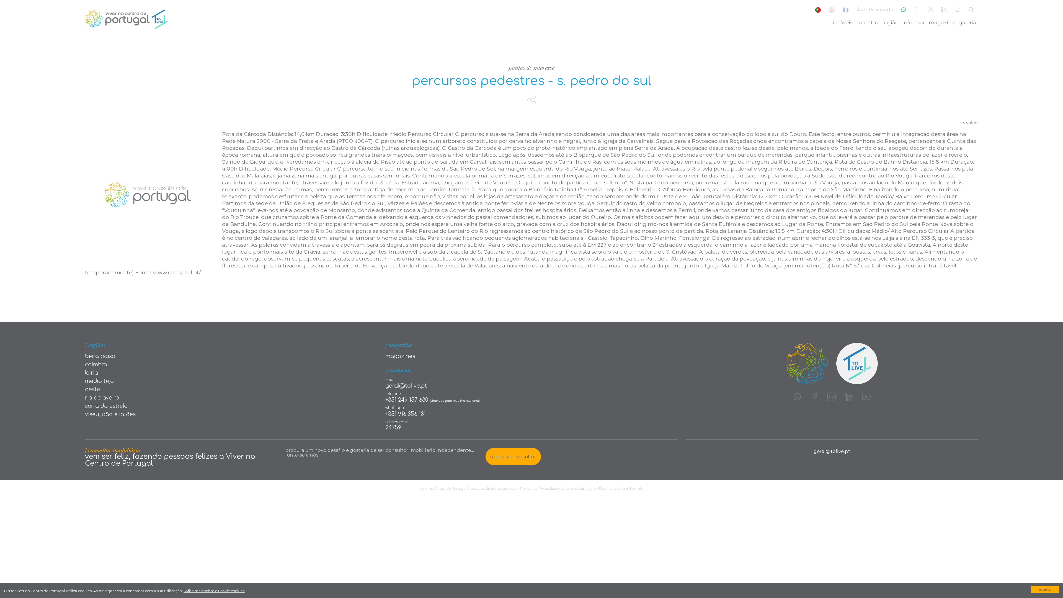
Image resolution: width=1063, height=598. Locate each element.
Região (890, 22)
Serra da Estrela (106, 406)
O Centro (867, 22)
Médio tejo (99, 381)
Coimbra (96, 364)
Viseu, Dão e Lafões (110, 414)
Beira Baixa (100, 356)
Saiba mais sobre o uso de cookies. (214, 591)
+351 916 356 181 (405, 414)
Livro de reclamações (578, 488)
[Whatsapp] (903, 10)
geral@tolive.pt (406, 386)
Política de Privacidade (539, 488)
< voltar (970, 122)
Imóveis (843, 22)
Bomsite (636, 488)
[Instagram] (930, 10)
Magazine (942, 22)
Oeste (92, 389)
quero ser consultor (513, 456)
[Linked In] (943, 10)
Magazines (400, 356)
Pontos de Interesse (531, 68)
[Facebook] (916, 10)
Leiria (91, 373)
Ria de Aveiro (102, 398)
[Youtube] (957, 10)
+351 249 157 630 (406, 400)
